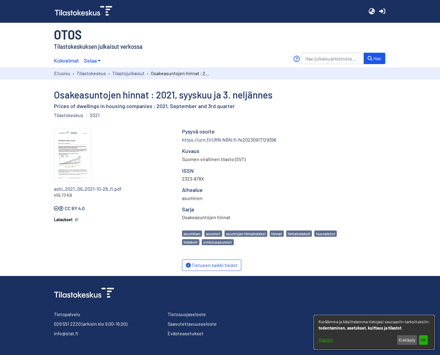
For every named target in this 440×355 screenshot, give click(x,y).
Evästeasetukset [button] (186, 333)
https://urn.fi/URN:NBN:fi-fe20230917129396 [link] (229, 139)
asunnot (213, 233)
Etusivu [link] (62, 73)
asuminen (191, 233)
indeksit (190, 242)
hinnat (276, 233)
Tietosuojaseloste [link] (187, 314)
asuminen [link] (192, 198)
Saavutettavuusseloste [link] (192, 324)
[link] (86, 11)
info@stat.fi (66, 333)
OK (423, 339)
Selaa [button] (90, 60)
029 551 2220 (67, 324)
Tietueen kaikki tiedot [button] (214, 265)
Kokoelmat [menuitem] (66, 60)
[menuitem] (92, 60)
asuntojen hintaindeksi (245, 233)
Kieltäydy (407, 339)
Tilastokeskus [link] (91, 73)
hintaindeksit (299, 233)
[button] (372, 11)
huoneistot (325, 233)
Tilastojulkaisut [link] (128, 73)
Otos (68, 34)
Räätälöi (325, 339)
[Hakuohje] (296, 59)
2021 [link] (95, 115)
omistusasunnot (217, 242)
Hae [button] (376, 58)
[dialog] (374, 332)
